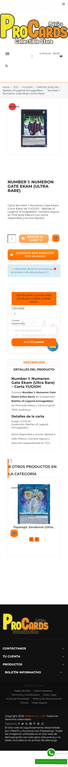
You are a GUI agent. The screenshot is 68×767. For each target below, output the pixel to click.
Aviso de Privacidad (17, 698)
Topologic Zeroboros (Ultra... (34, 527)
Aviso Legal (49, 694)
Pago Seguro (39, 702)
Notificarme (34, 342)
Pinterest (34, 723)
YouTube (30, 723)
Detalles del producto (34, 369)
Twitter (22, 723)
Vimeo (38, 723)
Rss (27, 723)
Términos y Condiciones (26, 694)
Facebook (19, 723)
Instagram (42, 723)
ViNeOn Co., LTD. (35, 716)
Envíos (24, 702)
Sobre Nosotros (43, 690)
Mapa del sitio (22, 690)
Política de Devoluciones (47, 698)
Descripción (34, 362)
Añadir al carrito (35, 238)
